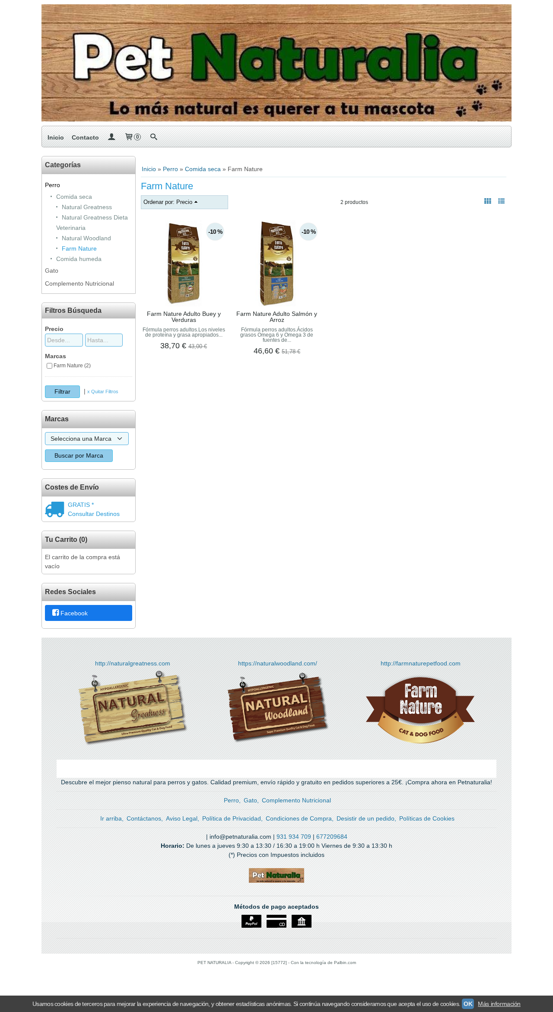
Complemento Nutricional (79, 283)
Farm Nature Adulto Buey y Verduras (184, 316)
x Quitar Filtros (102, 391)
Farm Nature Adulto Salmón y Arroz (276, 316)
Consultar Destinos (94, 513)
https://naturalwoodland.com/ (277, 663)
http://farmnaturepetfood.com (421, 663)
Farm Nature (79, 248)
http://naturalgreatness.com (132, 663)
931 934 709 (293, 836)
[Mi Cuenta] (111, 137)
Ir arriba (111, 818)
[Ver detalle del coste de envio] (56, 510)
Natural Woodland (86, 238)
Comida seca (74, 196)
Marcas (55, 356)
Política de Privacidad (231, 818)
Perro (52, 184)
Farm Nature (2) (72, 366)
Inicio (56, 137)
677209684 (331, 836)
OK (468, 1003)
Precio (54, 328)
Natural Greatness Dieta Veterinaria (92, 222)
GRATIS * (81, 504)
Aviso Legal (181, 818)
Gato (51, 270)
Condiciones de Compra (299, 818)
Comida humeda (79, 258)
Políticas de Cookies (426, 818)
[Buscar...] (153, 137)
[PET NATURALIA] (276, 62)
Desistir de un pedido (365, 818)
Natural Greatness (87, 207)
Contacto (85, 137)
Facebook (74, 613)
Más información (499, 1003)
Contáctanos (144, 818)
